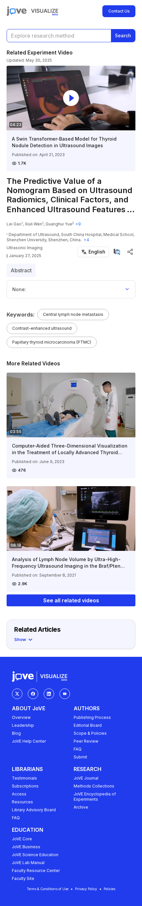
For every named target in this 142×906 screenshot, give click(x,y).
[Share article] (130, 252)
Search (123, 35)
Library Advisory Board (34, 809)
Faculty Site (23, 878)
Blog (16, 733)
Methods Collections (94, 786)
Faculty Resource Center (36, 870)
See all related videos (71, 600)
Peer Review (86, 741)
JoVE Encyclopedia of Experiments (95, 796)
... (131, 209)
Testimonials (24, 778)
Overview (21, 717)
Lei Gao (14, 223)
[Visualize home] (44, 11)
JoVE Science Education (35, 854)
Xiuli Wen (33, 223)
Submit (80, 757)
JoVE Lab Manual (28, 862)
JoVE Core (22, 838)
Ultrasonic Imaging (25, 247)
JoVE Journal (86, 778)
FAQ (78, 749)
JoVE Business (26, 846)
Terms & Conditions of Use (47, 889)
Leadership (23, 725)
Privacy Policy (86, 889)
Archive (81, 807)
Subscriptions (25, 786)
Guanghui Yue (59, 223)
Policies (109, 889)
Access (19, 793)
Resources (22, 801)
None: (19, 289)
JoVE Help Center (29, 741)
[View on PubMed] (117, 252)
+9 (78, 223)
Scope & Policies (90, 733)
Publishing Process (92, 717)
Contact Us (119, 11)
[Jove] (17, 11)
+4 (86, 239)
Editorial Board (88, 725)
